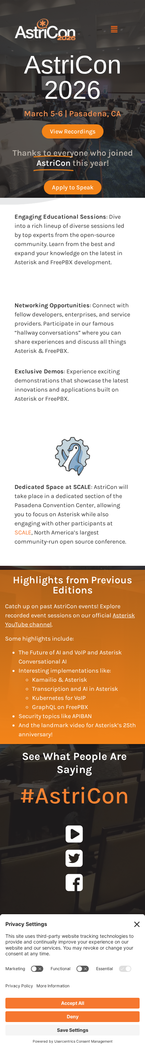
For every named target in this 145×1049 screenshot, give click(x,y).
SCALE (22, 532)
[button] (114, 29)
